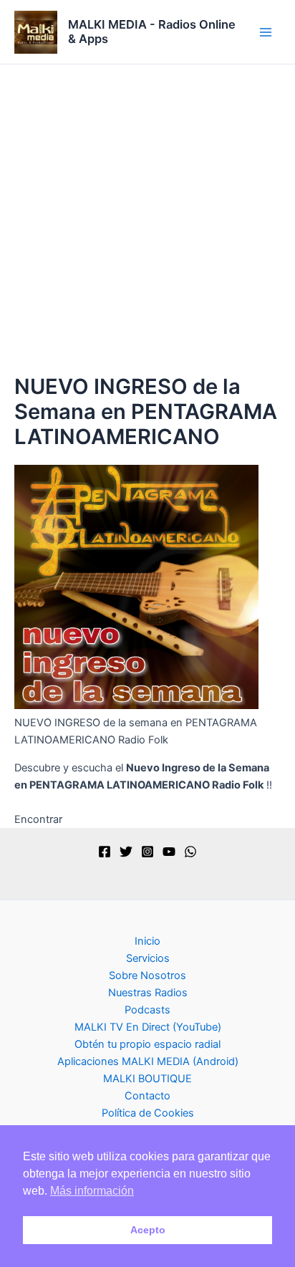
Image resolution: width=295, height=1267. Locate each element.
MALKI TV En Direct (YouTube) (147, 1027)
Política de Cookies (148, 1113)
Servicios (148, 958)
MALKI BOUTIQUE (147, 1078)
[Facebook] (104, 851)
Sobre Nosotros (147, 975)
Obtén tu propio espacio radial (147, 1044)
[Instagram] (147, 851)
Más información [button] (92, 1191)
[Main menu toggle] (266, 32)
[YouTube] (169, 851)
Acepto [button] (147, 1229)
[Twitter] (126, 851)
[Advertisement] (147, 219)
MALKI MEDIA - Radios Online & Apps (152, 31)
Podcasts (147, 1009)
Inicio (147, 941)
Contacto (147, 1095)
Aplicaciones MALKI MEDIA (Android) (147, 1061)
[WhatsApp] (190, 851)
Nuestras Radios (148, 992)
